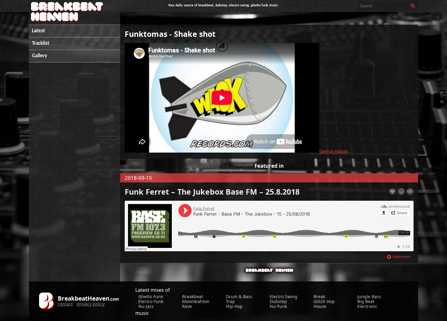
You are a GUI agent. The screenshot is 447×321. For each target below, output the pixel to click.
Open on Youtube (333, 151)
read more (402, 256)
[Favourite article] (392, 191)
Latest (38, 31)
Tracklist (40, 43)
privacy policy (91, 304)
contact (65, 304)
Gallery (39, 55)
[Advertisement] (74, 160)
